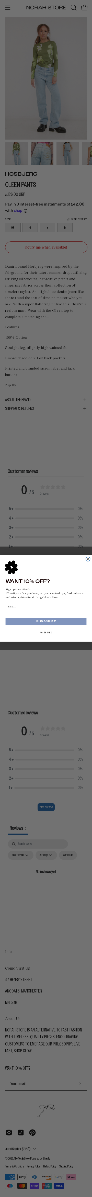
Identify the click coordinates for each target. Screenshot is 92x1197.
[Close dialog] (88, 559)
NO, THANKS (46, 632)
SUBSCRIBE (46, 621)
